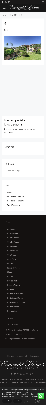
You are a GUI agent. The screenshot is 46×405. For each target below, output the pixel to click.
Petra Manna (12, 277)
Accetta (7, 401)
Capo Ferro (11, 259)
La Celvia (10, 264)
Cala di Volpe (12, 251)
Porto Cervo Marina (15, 298)
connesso (19, 129)
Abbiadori (11, 229)
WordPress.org (13, 205)
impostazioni (34, 396)
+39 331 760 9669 (15, 334)
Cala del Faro (12, 246)
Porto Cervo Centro (15, 294)
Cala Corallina (13, 238)
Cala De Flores (13, 242)
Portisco (10, 289)
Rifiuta (17, 401)
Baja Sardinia (12, 233)
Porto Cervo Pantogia (16, 302)
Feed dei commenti (15, 201)
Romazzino (12, 311)
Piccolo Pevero (13, 285)
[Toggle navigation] (42, 2)
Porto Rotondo (13, 307)
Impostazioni (30, 401)
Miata (9, 272)
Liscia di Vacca (13, 268)
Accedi (10, 192)
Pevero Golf (12, 281)
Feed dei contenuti (15, 196)
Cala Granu (11, 255)
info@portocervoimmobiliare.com (21, 339)
